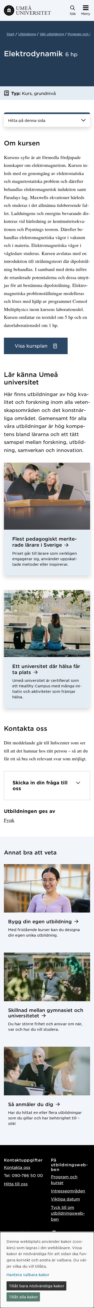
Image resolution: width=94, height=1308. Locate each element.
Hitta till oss (16, 1183)
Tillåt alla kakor (23, 1296)
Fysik (9, 820)
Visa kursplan (32, 346)
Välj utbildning (52, 34)
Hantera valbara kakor (28, 1274)
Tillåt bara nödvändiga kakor (36, 1285)
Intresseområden (68, 1190)
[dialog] (47, 1270)
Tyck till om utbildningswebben (68, 1213)
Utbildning (27, 34)
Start (10, 34)
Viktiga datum (65, 1198)
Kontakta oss (17, 1167)
